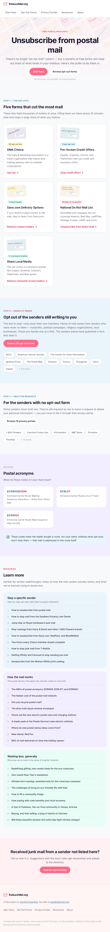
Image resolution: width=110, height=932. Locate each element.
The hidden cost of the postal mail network (34, 695)
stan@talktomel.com (59, 902)
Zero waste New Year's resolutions (29, 775)
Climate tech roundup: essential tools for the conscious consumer (45, 781)
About (80, 12)
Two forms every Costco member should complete (38, 642)
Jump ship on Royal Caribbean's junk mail (33, 623)
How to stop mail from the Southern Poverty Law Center (41, 616)
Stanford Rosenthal (29, 902)
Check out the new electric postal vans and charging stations (43, 715)
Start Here (10, 12)
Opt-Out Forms (29, 12)
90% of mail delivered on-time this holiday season (37, 740)
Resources (67, 12)
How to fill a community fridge (27, 794)
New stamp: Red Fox (22, 734)
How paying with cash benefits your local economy (38, 800)
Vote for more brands (55, 869)
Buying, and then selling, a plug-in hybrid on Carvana (39, 813)
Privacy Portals (49, 12)
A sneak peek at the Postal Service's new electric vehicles (42, 721)
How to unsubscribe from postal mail (30, 610)
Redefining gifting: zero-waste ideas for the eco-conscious (42, 768)
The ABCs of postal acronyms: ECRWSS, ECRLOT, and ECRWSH (44, 689)
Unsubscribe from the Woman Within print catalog (37, 661)
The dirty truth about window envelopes (32, 708)
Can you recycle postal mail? (26, 702)
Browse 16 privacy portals (21, 421)
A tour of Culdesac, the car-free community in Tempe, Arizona (44, 807)
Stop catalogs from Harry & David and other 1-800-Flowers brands (46, 629)
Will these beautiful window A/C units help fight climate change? (45, 819)
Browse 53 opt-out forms (21, 343)
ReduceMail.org (18, 3)
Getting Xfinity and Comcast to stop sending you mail (39, 655)
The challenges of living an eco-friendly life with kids (39, 787)
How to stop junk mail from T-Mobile (30, 648)
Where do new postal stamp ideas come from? (36, 727)
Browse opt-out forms (65, 71)
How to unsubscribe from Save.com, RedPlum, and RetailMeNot (45, 635)
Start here (38, 71)
